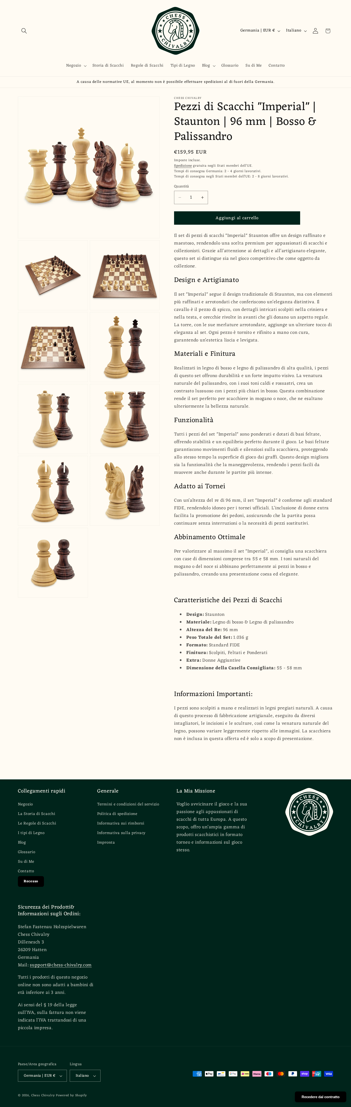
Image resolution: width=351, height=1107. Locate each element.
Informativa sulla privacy (121, 833)
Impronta (106, 842)
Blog (22, 842)
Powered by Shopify (71, 1095)
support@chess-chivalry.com (61, 965)
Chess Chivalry (43, 1095)
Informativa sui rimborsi (120, 823)
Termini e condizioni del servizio (128, 804)
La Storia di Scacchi (36, 814)
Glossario (26, 852)
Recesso (31, 881)
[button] (24, 31)
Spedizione (183, 166)
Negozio (25, 804)
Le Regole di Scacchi (37, 823)
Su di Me (26, 861)
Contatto (26, 871)
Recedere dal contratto (321, 1097)
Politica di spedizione (117, 814)
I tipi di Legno (31, 833)
